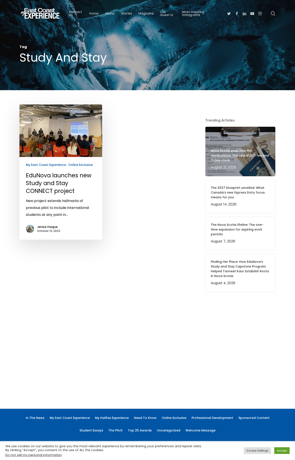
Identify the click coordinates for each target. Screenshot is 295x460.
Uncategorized (168, 430)
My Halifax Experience (112, 418)
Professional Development (212, 418)
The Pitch (115, 430)
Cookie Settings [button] (257, 451)
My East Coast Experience (46, 165)
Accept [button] (282, 451)
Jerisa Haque (47, 227)
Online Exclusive (80, 165)
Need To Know (145, 418)
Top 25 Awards (140, 430)
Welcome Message (201, 430)
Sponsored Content (254, 418)
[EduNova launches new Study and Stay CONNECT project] (60, 172)
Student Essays (91, 430)
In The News (35, 418)
